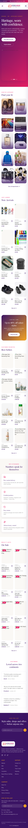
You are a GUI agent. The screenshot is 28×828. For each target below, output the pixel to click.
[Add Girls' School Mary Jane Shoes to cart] (12, 299)
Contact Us (17, 763)
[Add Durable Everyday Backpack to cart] (25, 273)
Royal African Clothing (6, 774)
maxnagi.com (16, 825)
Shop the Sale (14, 334)
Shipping (17, 771)
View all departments (13, 186)
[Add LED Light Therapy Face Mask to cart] (25, 592)
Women (3, 763)
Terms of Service (5, 793)
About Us (3, 784)
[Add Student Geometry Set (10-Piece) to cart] (25, 221)
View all (13, 308)
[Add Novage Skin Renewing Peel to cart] (12, 370)
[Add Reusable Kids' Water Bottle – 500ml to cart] (12, 221)
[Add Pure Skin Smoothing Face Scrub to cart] (25, 370)
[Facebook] (5, 755)
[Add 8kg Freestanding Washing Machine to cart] (12, 592)
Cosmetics (4, 771)
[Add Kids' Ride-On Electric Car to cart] (25, 618)
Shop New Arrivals (8, 39)
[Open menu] (2, 6)
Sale (2, 776)
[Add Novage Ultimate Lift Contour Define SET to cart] (12, 395)
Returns (17, 774)
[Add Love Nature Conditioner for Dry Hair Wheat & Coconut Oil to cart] (12, 445)
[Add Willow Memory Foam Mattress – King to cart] (12, 566)
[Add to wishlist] (11, 216)
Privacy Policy (4, 790)
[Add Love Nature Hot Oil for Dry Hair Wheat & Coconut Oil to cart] (25, 445)
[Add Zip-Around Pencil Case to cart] (12, 273)
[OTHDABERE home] (14, 6)
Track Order (18, 768)
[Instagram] (2, 755)
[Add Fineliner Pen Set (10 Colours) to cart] (12, 247)
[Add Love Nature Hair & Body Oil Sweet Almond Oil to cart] (25, 420)
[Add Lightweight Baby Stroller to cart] (12, 618)
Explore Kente (7, 44)
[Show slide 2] (12, 79)
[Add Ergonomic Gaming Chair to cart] (12, 643)
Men (2, 765)
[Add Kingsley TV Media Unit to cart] (25, 566)
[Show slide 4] (15, 79)
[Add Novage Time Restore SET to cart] (12, 420)
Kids (2, 768)
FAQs (16, 765)
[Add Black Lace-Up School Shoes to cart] (25, 299)
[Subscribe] (25, 730)
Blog (2, 787)
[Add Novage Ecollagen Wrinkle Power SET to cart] (25, 395)
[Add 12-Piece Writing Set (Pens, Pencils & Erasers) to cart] (25, 247)
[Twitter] (7, 755)
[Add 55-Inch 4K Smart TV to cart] (25, 643)
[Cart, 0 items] (26, 6)
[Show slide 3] (13, 79)
